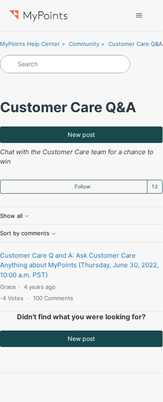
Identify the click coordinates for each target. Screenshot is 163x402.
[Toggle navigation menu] (139, 16)
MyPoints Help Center (30, 43)
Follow (83, 186)
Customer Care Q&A (135, 43)
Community (84, 43)
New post (81, 134)
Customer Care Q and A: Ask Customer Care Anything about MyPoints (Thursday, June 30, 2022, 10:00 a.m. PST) (79, 265)
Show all (12, 216)
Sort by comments (25, 233)
